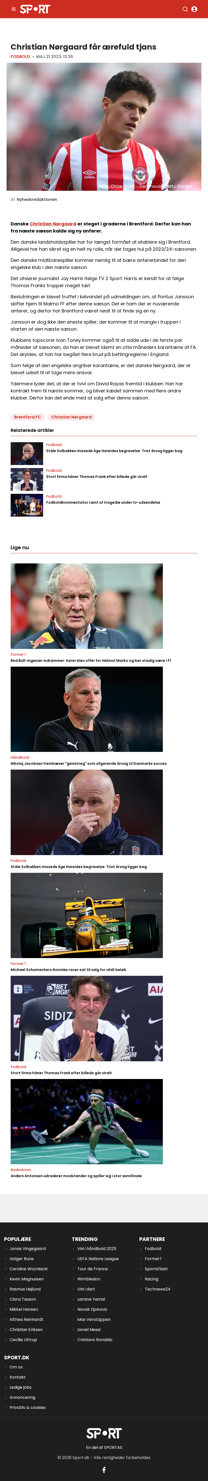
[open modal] (194, 9)
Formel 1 (18, 654)
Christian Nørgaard (53, 224)
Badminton (21, 1169)
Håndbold (20, 757)
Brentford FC (27, 417)
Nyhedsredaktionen (37, 199)
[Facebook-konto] (104, 1470)
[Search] (185, 9)
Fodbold (20, 56)
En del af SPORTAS (104, 1447)
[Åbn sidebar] (14, 9)
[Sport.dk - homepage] (35, 9)
